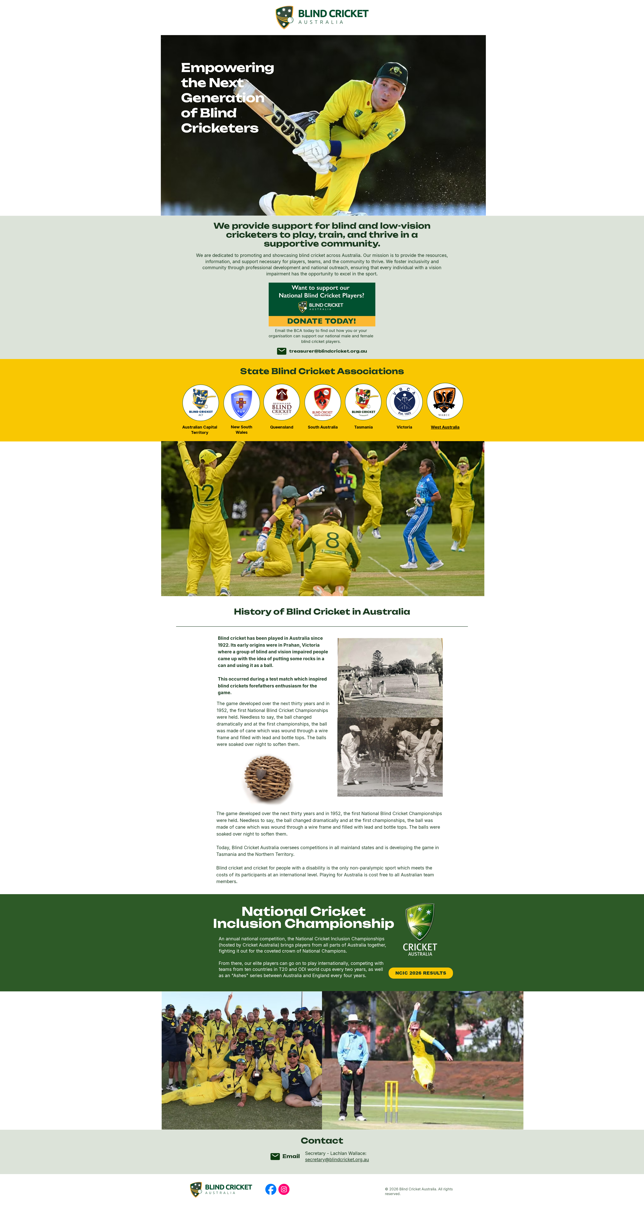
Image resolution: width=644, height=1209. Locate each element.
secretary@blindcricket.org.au (337, 1159)
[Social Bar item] (270, 1189)
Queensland (281, 427)
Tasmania (363, 427)
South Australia (323, 427)
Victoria (404, 427)
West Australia (445, 427)
